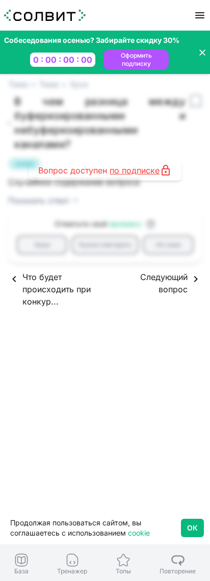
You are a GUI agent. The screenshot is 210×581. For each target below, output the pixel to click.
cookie (139, 532)
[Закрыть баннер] (202, 52)
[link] (21, 564)
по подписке (135, 170)
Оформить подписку (136, 59)
